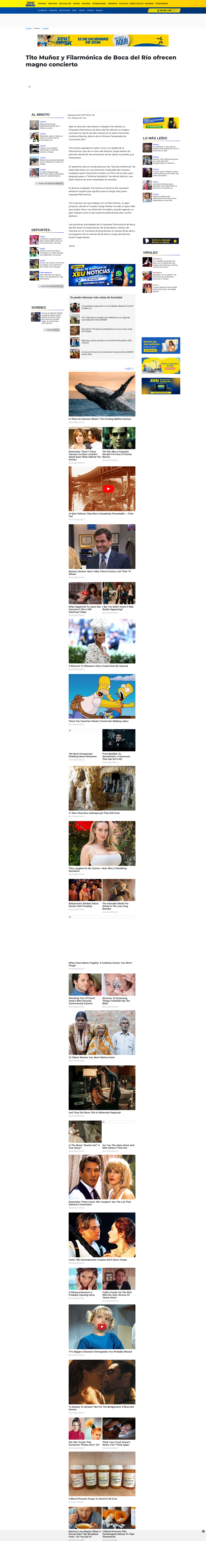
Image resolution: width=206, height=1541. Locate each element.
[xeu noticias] (30, 3)
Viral (74, 10)
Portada (42, 4)
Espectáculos (136, 4)
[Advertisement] (48, 206)
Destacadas (64, 10)
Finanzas (53, 10)
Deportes (112, 4)
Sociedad (149, 4)
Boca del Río (65, 4)
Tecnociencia (161, 4)
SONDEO (38, 307)
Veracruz (52, 4)
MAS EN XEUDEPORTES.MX (52, 286)
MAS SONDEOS (52, 330)
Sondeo (99, 10)
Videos (82, 10)
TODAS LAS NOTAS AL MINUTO (50, 183)
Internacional (99, 4)
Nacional (86, 4)
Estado (76, 4)
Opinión (90, 10)
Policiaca (123, 4)
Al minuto (42, 10)
